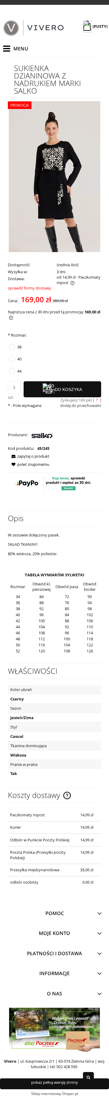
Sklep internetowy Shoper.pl (54, 1093)
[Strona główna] (33, 28)
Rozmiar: (17, 335)
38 (19, 347)
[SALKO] (42, 434)
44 (19, 371)
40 (19, 359)
